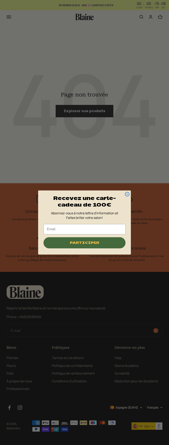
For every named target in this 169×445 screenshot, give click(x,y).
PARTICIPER (84, 243)
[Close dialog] (127, 194)
